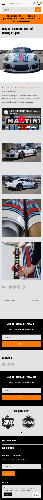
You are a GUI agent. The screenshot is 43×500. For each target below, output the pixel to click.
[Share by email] (23, 287)
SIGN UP (21, 344)
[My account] (34, 3)
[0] (38, 3)
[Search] (38, 9)
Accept (8, 494)
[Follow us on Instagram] (8, 364)
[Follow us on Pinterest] (12, 364)
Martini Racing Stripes (21, 88)
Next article (34, 301)
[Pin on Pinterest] (14, 287)
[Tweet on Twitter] (18, 287)
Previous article (10, 301)
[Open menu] (3, 4)
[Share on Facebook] (10, 287)
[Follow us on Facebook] (4, 364)
